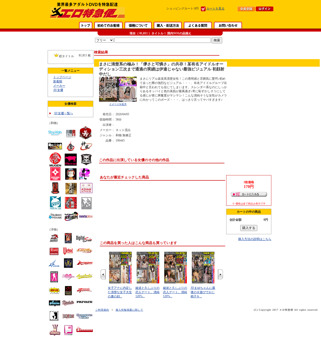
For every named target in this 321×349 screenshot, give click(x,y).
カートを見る (215, 8)
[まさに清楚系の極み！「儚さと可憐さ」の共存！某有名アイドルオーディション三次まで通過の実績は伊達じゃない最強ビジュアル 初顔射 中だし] (118, 100)
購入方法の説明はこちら (254, 239)
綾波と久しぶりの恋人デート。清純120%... (147, 292)
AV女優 (58, 90)
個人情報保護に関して (129, 309)
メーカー (59, 85)
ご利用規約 (102, 309)
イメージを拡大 (118, 104)
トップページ (62, 77)
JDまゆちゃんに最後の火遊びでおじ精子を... (203, 292)
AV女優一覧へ (63, 113)
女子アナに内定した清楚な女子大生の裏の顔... (120, 292)
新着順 (57, 81)
